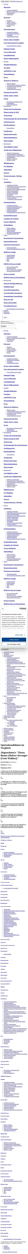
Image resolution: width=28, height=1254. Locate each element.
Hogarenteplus (8, 141)
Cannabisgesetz (7, 916)
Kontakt (6, 310)
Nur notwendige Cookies (14, 644)
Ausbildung (7, 182)
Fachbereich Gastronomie (13, 33)
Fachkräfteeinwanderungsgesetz (11, 919)
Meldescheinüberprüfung (13, 660)
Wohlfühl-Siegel (9, 287)
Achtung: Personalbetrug (13, 683)
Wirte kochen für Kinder (13, 711)
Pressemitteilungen (11, 697)
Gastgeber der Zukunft (11, 219)
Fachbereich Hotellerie (12, 32)
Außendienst (10, 14)
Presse (6, 77)
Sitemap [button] (2, 843)
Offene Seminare (11, 228)
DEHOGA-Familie (10, 252)
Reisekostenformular (10, 134)
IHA (8, 259)
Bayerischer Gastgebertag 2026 (14, 101)
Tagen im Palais (11, 231)
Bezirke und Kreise (11, 23)
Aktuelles (6, 61)
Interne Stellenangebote (11, 58)
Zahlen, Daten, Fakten (11, 95)
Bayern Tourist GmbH (12, 267)
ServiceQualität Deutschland (13, 293)
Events (6, 99)
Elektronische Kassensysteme (11, 918)
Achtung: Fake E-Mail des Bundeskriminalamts (13, 688)
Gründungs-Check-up (12, 205)
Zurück (2, 833)
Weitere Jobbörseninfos (12, 191)
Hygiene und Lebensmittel (10, 923)
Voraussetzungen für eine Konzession (15, 119)
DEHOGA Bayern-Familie (12, 264)
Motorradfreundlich (10, 303)
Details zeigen (19, 635)
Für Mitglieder (8, 166)
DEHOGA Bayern (8, 728)
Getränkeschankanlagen (9, 922)
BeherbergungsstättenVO (10, 913)
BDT (8, 261)
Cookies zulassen (14, 639)
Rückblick (12, 721)
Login (5, 317)
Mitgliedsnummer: (5, 321)
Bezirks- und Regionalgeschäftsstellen (16, 11)
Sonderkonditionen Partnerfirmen (15, 154)
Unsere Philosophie (10, 52)
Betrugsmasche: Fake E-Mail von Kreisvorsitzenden (15, 685)
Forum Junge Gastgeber (11, 39)
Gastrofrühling (10, 103)
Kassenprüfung (10, 128)
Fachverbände (10, 258)
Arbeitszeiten (7, 909)
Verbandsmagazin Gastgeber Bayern (16, 156)
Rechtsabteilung (11, 13)
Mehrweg (6, 927)
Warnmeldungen (9, 74)
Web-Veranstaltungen (12, 104)
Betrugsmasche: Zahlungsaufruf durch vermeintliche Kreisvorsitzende (16, 675)
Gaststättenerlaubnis (9, 920)
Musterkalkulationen (10, 137)
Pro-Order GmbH (11, 268)
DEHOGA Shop (11, 160)
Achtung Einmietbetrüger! (13, 658)
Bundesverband (11, 256)
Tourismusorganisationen (12, 245)
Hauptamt (7, 7)
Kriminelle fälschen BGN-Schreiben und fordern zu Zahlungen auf (17, 694)
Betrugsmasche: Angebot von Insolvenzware (15, 1030)
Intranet (9, 26)
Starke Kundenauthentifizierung (11, 935)
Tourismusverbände (11, 247)
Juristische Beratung (12, 211)
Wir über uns (3, 846)
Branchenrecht (7, 106)
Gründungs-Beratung (12, 209)
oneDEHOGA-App (10, 71)
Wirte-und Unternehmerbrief (14, 232)
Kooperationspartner (10, 241)
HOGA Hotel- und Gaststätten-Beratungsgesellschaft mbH (14, 270)
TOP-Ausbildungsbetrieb (13, 188)
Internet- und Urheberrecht (10, 925)
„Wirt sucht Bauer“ (11, 714)
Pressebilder (10, 700)
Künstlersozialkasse (8, 926)
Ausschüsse (10, 35)
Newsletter (7, 68)
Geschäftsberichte (9, 55)
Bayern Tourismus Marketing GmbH (16, 249)
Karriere (6, 179)
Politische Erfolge (9, 49)
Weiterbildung (8, 225)
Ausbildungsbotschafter (12, 36)
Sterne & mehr (7, 280)
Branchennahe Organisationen (13, 238)
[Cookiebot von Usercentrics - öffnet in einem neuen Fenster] (19, 609)
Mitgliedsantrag (9, 163)
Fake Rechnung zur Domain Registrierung (14, 1011)
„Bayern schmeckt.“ (12, 198)
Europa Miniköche (10, 222)
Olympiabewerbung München (14, 86)
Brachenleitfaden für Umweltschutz (15, 309)
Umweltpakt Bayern (10, 306)
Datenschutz (7, 313)
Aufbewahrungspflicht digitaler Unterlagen (14, 910)
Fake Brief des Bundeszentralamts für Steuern (15, 1007)
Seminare (3, 969)
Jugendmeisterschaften (12, 193)
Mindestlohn (7, 930)
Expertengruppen (9, 29)
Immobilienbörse (11, 157)
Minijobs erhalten (11, 83)
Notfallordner (8, 131)
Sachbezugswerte (9, 122)
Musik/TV (6, 932)
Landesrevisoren (11, 25)
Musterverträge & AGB (11, 112)
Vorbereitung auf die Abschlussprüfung (16, 186)
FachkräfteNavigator (10, 215)
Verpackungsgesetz (8, 936)
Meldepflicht (7, 929)
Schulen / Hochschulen (12, 192)
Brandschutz (7, 915)
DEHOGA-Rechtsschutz (13, 153)
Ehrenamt (7, 17)
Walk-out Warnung (11, 677)
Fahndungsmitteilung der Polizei (15, 662)
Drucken (9, 840)
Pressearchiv (10, 699)
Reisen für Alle (8, 299)
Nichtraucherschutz (8, 933)
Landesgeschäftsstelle (12, 10)
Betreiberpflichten (9, 125)
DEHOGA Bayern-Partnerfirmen (14, 277)
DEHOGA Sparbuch (12, 158)
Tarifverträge (8, 115)
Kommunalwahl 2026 (11, 92)
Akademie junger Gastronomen (14, 196)
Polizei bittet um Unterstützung (14, 679)
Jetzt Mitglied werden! (11, 147)
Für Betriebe (10, 195)
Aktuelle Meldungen (10, 64)
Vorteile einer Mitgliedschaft (12, 150)
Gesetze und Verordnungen (12, 109)
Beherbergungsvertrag (9, 912)
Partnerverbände (9, 274)
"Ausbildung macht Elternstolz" (14, 199)
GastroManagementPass (11, 290)
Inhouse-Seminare (11, 229)
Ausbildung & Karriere (6, 1076)
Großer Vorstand (11, 22)
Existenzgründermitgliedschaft (14, 206)
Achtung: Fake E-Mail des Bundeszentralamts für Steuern (14, 672)
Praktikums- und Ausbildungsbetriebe (16, 189)
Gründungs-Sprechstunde (13, 208)
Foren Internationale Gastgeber (14, 43)
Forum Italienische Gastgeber (14, 46)
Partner (5, 235)
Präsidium (9, 20)
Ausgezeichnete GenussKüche (13, 296)
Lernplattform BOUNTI (13, 234)
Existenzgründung (9, 202)
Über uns (6, 4)
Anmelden (3, 326)
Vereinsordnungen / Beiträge (13, 176)
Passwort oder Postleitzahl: (7, 323)
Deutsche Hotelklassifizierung (13, 283)
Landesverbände (11, 255)
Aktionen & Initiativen (11, 80)
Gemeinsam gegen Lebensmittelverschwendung (14, 88)
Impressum (6, 311)
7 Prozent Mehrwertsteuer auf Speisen (16, 85)
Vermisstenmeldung (11, 659)
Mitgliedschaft (7, 144)
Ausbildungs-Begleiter (12, 185)
